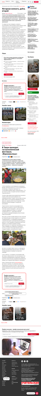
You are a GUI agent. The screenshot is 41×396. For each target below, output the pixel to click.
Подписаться (22, 93)
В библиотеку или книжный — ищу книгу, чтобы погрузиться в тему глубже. (13, 69)
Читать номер (22, 6)
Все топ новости (31, 52)
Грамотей (3, 372)
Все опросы (4, 80)
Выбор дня (3, 368)
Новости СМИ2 (4, 137)
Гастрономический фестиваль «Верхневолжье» (15, 294)
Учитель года (4, 371)
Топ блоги (31, 57)
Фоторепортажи (15, 382)
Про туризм (4, 370)
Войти (36, 1)
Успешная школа (14, 362)
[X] (11, 156)
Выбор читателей (33, 7)
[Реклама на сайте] (37, 393)
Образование (4, 362)
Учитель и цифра (4, 376)
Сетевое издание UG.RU (15, 370)
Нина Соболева (8, 13)
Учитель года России (15, 366)
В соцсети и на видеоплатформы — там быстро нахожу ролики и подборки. (14, 62)
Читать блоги (33, 89)
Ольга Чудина (8, 145)
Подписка (24, 1)
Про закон (3, 366)
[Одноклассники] (10, 156)
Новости (8, 1)
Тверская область (9, 295)
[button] (5, 130)
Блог (13, 1)
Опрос (30, 92)
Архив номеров (18, 2)
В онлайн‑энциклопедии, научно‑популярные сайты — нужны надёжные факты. (14, 64)
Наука (3, 363)
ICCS (12, 381)
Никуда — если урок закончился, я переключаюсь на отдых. (14, 72)
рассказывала (18, 262)
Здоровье (3, 375)
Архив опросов (31, 133)
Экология (3, 367)
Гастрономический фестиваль (11, 291)
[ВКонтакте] (8, 156)
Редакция (3, 382)
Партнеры (3, 385)
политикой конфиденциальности (13, 336)
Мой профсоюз (14, 372)
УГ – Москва (13, 371)
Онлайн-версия (14, 379)
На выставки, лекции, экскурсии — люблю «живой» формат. (14, 67)
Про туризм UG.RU (19, 113)
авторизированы (5, 125)
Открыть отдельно (31, 132)
